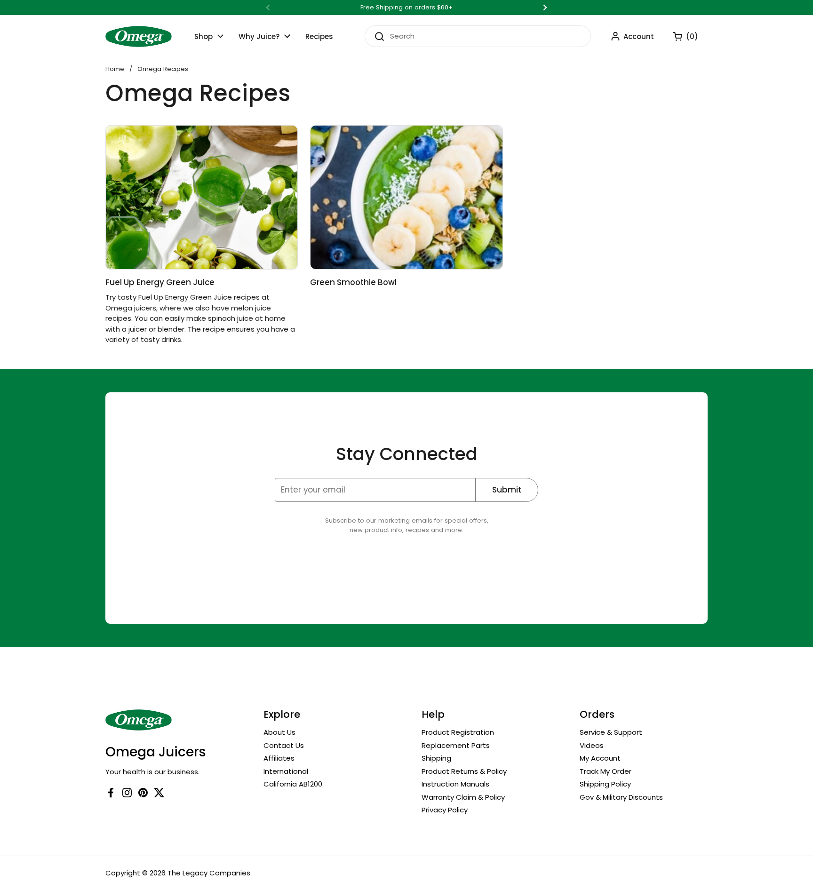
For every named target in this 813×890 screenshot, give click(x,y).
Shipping (436, 758)
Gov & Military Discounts (621, 797)
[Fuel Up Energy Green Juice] (201, 197)
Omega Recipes (162, 68)
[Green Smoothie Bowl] (406, 197)
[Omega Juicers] (138, 36)
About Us (279, 732)
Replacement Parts (456, 745)
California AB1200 (292, 784)
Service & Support (611, 732)
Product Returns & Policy (464, 771)
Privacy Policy (445, 810)
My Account (600, 758)
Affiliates (279, 758)
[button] (680, 36)
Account (638, 36)
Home (114, 68)
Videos (592, 745)
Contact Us (283, 745)
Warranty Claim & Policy (463, 797)
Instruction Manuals (455, 784)
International (285, 771)
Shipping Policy (605, 784)
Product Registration (458, 732)
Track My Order (605, 771)
